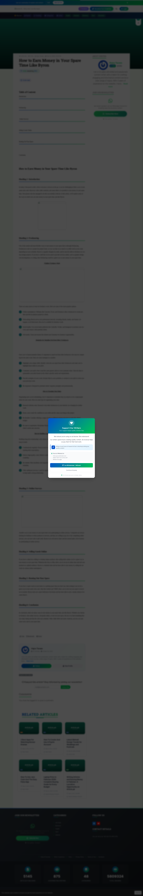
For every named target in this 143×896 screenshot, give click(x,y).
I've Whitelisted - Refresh (72, 465)
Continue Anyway (71, 470)
